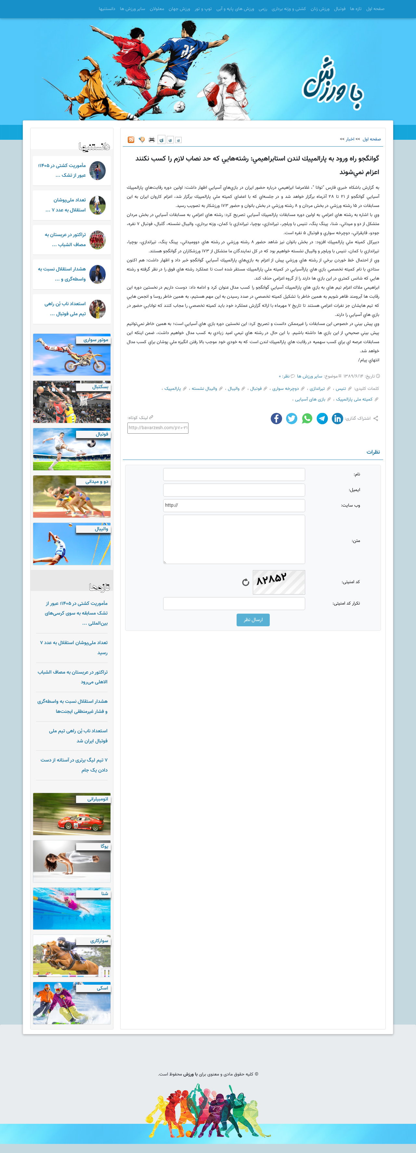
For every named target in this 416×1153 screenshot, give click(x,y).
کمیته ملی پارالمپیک (354, 399)
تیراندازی (317, 388)
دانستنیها (107, 9)
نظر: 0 (284, 376)
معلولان (157, 9)
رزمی (263, 9)
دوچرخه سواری (285, 388)
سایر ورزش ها (132, 9)
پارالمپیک (172, 388)
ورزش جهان (179, 9)
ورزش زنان (320, 9)
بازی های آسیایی (310, 399)
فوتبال (339, 9)
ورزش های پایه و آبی (235, 9)
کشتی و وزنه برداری (289, 9)
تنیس (341, 388)
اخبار (350, 139)
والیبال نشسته (204, 388)
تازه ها (356, 9)
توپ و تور (203, 9)
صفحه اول (375, 9)
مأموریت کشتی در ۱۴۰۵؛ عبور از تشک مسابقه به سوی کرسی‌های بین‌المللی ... (76, 614)
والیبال (234, 388)
